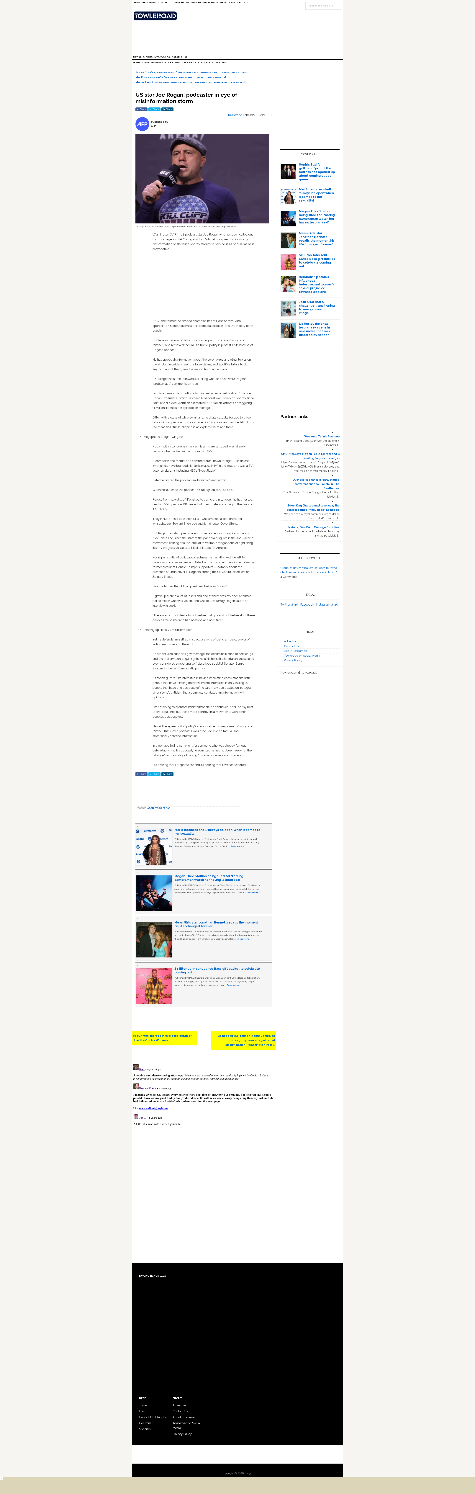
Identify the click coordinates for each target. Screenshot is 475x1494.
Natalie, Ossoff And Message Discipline (314, 527)
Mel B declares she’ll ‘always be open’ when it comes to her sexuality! (180, 77)
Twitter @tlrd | (290, 604)
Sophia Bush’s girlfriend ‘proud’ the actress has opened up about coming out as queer (191, 72)
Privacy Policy (293, 660)
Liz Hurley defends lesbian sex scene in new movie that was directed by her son (314, 329)
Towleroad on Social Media (302, 655)
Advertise (290, 641)
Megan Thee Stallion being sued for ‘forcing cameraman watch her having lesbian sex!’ (190, 82)
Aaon (150, 808)
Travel (143, 1405)
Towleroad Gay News (238, 16)
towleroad (163, 808)
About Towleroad (295, 651)
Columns (145, 1423)
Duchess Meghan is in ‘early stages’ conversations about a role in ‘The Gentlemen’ (316, 484)
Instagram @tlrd (327, 604)
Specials (145, 1429)
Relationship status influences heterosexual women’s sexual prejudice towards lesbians (316, 284)
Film (142, 1411)
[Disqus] (204, 1109)
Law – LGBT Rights (152, 1417)
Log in (249, 1473)
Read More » (237, 846)
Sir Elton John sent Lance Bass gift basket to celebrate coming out (317, 260)
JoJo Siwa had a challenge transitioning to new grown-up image (317, 307)
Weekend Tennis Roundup (322, 436)
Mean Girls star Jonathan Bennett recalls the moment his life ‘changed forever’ (317, 238)
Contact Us (291, 646)
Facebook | (308, 604)
